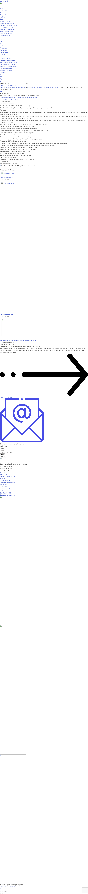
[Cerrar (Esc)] (6, 891)
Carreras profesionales (7, 23)
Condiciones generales (7, 887)
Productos (3, 11)
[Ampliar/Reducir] (0, 891)
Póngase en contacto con (8, 25)
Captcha (3, 456)
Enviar (2, 454)
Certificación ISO (5, 35)
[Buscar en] (27, 83)
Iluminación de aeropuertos (17, 87)
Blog (1, 19)
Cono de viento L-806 (7, 178)
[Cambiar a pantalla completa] (2, 891)
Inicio (1, 9)
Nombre (3, 448)
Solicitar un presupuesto (8, 29)
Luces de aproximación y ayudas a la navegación (43, 87)
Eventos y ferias (5, 21)
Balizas (35, 97)
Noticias (2, 17)
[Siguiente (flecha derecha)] (2, 893)
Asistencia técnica (6, 33)
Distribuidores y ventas (7, 27)
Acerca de (3, 13)
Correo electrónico (6, 452)
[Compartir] (4, 891)
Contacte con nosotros (7, 482)
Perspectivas (4, 15)
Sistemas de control (6, 31)
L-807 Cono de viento (7, 315)
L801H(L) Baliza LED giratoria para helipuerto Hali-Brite (18, 340)
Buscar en (3, 83)
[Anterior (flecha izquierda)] (0, 893)
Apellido (3, 450)
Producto (3, 91)
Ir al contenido (4, 1)
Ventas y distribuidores (7, 476)
